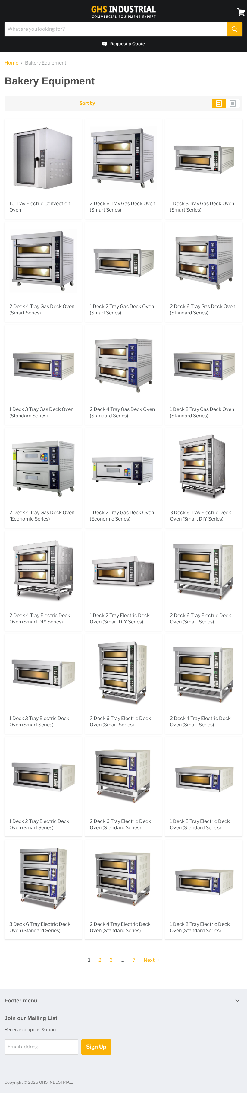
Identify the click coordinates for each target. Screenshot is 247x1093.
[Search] (234, 29)
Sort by (87, 103)
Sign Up (96, 1047)
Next (149, 960)
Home (11, 63)
